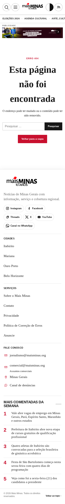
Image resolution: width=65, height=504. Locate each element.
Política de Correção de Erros (23, 325)
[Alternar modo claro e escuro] (50, 7)
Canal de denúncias (22, 385)
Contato (9, 305)
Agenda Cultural (35, 18)
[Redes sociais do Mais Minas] (58, 7)
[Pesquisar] (6, 7)
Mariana (9, 256)
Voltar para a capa (32, 138)
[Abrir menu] (15, 7)
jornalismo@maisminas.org (28, 355)
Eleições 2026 (11, 18)
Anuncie (9, 335)
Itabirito (9, 246)
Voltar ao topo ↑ (53, 496)
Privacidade (11, 315)
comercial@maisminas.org (27, 365)
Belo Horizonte (14, 276)
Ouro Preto (11, 266)
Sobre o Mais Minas (17, 295)
